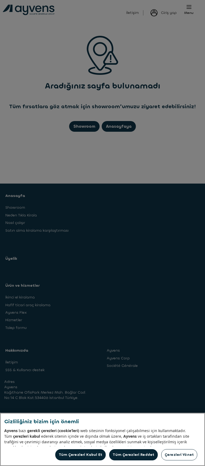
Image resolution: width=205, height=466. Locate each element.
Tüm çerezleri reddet (133, 454)
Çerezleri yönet (179, 454)
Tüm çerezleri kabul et (80, 454)
